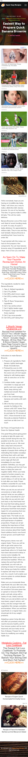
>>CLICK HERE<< (14, 278)
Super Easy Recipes (13, 5)
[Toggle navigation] (25, 5)
